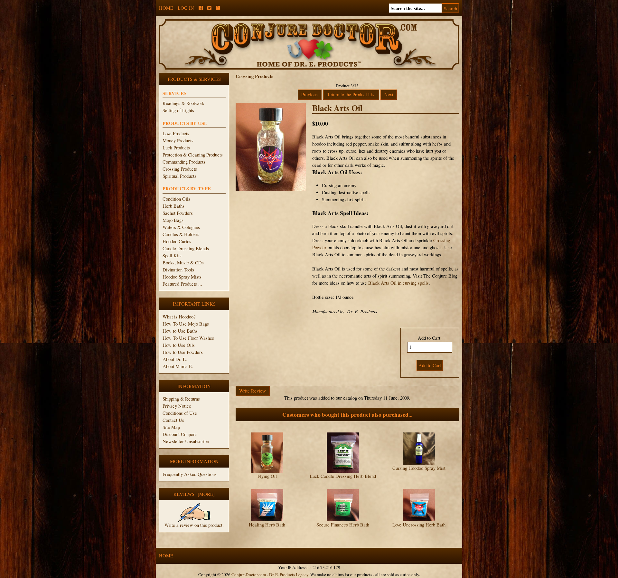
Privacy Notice (177, 406)
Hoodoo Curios (177, 241)
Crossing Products (180, 169)
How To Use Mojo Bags (186, 324)
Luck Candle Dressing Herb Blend (343, 476)
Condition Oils (176, 199)
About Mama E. (178, 366)
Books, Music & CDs (183, 263)
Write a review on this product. (194, 525)
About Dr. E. (175, 359)
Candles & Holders (181, 234)
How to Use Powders (183, 352)
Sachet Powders (178, 213)
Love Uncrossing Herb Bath (418, 525)
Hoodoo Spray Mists (182, 277)
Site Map (171, 427)
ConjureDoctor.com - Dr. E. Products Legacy (269, 574)
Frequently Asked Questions (190, 474)
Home (166, 8)
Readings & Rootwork (183, 103)
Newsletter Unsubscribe (186, 441)
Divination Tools (178, 270)
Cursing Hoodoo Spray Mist (418, 468)
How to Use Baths (180, 331)
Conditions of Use (180, 413)
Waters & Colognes (181, 227)
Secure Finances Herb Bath (342, 525)
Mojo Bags (173, 220)
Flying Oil (267, 476)
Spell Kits (172, 255)
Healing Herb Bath (267, 525)
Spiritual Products (179, 176)
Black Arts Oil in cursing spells (398, 283)
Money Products (178, 140)
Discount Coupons (180, 434)
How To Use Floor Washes (188, 338)
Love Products (176, 133)
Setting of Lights (178, 110)
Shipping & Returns (181, 399)
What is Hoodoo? (179, 317)
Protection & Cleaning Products (193, 155)
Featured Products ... (182, 284)
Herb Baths (173, 206)
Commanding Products (184, 162)
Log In (186, 8)
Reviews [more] (194, 494)
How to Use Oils (179, 345)
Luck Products (176, 148)
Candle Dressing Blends (186, 248)
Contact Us (173, 420)
